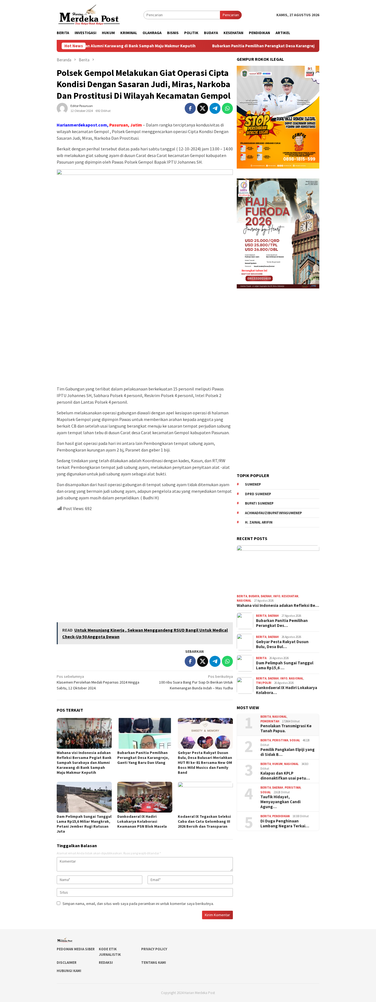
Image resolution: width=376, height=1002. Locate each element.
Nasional (244, 600)
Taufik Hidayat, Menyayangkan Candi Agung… (280, 801)
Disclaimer (67, 962)
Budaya (254, 596)
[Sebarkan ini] (190, 108)
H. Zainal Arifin (259, 522)
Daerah (266, 596)
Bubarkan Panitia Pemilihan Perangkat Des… (282, 623)
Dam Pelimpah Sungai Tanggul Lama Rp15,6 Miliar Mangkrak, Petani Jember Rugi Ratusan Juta (84, 824)
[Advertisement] (145, 564)
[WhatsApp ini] (227, 108)
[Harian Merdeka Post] (89, 14)
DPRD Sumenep (258, 494)
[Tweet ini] (202, 108)
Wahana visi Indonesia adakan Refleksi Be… (278, 605)
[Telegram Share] (214, 108)
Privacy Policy (154, 949)
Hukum (277, 764)
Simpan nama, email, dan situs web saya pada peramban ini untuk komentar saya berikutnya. (138, 903)
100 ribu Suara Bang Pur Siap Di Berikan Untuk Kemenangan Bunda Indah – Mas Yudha (196, 682)
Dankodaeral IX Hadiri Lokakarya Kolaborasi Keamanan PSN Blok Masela (142, 821)
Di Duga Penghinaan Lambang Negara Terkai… (284, 823)
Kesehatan (290, 596)
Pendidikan (281, 816)
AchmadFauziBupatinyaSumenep (273, 513)
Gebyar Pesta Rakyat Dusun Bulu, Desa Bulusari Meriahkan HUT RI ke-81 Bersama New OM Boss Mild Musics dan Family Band (205, 762)
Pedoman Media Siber (76, 949)
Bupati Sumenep (259, 503)
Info (276, 596)
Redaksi (106, 962)
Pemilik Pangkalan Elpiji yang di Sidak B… (287, 752)
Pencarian (231, 14)
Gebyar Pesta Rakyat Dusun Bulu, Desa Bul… (282, 644)
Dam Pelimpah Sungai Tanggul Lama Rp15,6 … (284, 665)
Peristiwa (280, 740)
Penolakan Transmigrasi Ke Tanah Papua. (286, 728)
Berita (242, 596)
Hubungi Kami (69, 970)
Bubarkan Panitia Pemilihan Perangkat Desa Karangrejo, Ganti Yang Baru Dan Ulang (258, 45)
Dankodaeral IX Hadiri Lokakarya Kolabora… (286, 690)
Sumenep (253, 484)
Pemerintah (269, 721)
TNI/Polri (263, 683)
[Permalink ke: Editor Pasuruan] (62, 108)
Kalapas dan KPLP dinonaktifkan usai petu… (285, 776)
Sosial (295, 740)
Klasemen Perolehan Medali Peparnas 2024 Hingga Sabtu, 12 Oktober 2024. (98, 682)
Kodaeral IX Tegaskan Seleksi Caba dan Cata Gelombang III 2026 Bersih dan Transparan (204, 821)
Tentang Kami (153, 962)
